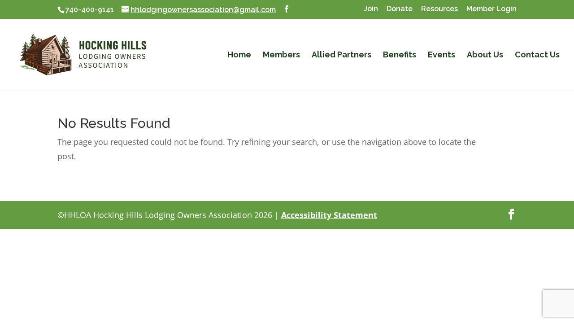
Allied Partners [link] (341, 55)
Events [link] (441, 55)
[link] (83, 54)
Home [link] (239, 55)
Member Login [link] (491, 9)
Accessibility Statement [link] (329, 215)
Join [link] (371, 9)
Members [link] (281, 55)
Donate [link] (400, 9)
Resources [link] (439, 9)
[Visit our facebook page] (286, 9)
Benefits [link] (399, 55)
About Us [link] (485, 55)
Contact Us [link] (537, 55)
